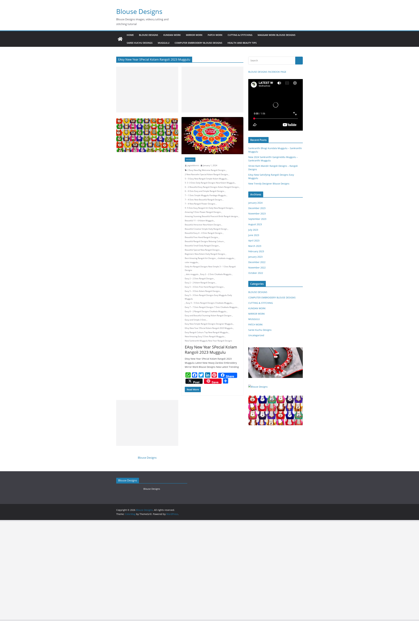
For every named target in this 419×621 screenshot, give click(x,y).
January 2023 (255, 256)
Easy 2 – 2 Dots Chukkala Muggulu (215, 274)
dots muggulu (192, 274)
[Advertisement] (147, 89)
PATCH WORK (215, 35)
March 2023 (254, 245)
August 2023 (255, 224)
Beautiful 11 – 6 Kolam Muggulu (199, 220)
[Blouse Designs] (120, 39)
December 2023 (256, 208)
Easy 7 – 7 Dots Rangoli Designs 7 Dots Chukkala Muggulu (211, 307)
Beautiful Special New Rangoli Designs (202, 249)
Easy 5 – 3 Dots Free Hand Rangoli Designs (204, 286)
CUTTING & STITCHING (240, 35)
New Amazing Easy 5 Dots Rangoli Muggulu (204, 336)
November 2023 (257, 213)
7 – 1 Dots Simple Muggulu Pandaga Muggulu (205, 195)
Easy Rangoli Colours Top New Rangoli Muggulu (206, 332)
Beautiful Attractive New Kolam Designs (203, 224)
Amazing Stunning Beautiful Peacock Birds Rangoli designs (211, 216)
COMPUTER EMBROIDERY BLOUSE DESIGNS (198, 42)
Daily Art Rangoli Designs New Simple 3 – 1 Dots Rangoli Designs (210, 268)
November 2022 (257, 267)
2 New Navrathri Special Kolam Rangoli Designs (206, 174)
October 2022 (255, 272)
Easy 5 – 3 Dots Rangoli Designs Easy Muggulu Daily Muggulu (208, 297)
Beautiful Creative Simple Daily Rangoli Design (206, 229)
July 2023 (253, 229)
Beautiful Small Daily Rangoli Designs (202, 245)
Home (130, 35)
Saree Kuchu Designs (260, 329)
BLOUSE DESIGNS (148, 35)
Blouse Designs (139, 11)
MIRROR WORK (194, 35)
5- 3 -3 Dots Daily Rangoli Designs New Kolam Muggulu (210, 182)
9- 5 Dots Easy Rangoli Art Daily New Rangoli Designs (209, 208)
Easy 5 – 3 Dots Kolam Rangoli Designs (202, 291)
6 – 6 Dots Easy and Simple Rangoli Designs (204, 191)
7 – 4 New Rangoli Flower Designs (200, 203)
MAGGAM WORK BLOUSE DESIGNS (276, 35)
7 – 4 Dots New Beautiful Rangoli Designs (203, 199)
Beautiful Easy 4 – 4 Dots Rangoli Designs (203, 233)
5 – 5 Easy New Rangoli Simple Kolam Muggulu (206, 178)
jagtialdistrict (193, 165)
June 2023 (253, 235)
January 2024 (255, 202)
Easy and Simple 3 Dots (195, 319)
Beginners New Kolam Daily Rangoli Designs (205, 254)
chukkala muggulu (226, 258)
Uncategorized (256, 335)
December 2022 (256, 262)
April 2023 (253, 240)
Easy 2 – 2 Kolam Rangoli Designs (200, 282)
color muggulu (191, 262)
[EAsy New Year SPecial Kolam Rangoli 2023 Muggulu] (212, 135)
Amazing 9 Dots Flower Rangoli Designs (203, 212)
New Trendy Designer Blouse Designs (268, 183)
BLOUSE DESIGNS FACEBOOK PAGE (267, 71)
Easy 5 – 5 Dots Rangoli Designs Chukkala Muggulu (209, 302)
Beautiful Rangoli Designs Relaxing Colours (204, 241)
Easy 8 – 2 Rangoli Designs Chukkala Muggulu (205, 311)
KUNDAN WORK (172, 35)
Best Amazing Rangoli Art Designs (200, 258)
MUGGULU (163, 42)
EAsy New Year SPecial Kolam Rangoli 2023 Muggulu (209, 328)
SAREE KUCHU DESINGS (140, 42)
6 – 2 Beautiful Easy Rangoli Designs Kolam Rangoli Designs (212, 187)
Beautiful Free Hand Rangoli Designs (201, 237)
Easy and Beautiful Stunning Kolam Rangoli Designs (208, 315)
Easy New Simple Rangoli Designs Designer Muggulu (209, 323)
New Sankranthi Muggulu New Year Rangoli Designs (208, 340)
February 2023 (256, 251)
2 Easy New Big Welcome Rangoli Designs (206, 170)
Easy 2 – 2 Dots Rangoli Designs (199, 278)
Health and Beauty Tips (242, 42)
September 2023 (257, 218)
